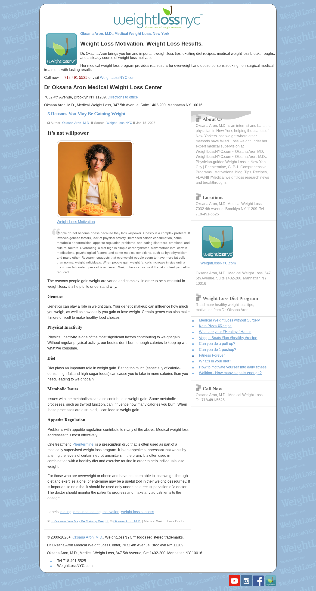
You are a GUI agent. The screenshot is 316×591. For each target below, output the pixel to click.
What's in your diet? (215, 361)
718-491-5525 (75, 78)
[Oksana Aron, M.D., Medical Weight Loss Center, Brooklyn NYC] (61, 65)
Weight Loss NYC (119, 123)
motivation (110, 512)
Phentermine (82, 444)
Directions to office (123, 97)
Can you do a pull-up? (217, 344)
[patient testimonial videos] (234, 585)
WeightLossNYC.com (117, 78)
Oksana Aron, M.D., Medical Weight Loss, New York (124, 34)
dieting (65, 512)
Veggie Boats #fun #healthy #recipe (228, 338)
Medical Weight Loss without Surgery (229, 320)
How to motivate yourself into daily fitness (232, 367)
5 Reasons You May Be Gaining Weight (86, 113)
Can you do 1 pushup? (217, 350)
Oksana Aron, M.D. (76, 123)
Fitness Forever (212, 355)
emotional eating (87, 512)
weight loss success (137, 512)
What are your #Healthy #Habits (225, 332)
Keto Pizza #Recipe (215, 326)
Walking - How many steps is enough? (230, 373)
